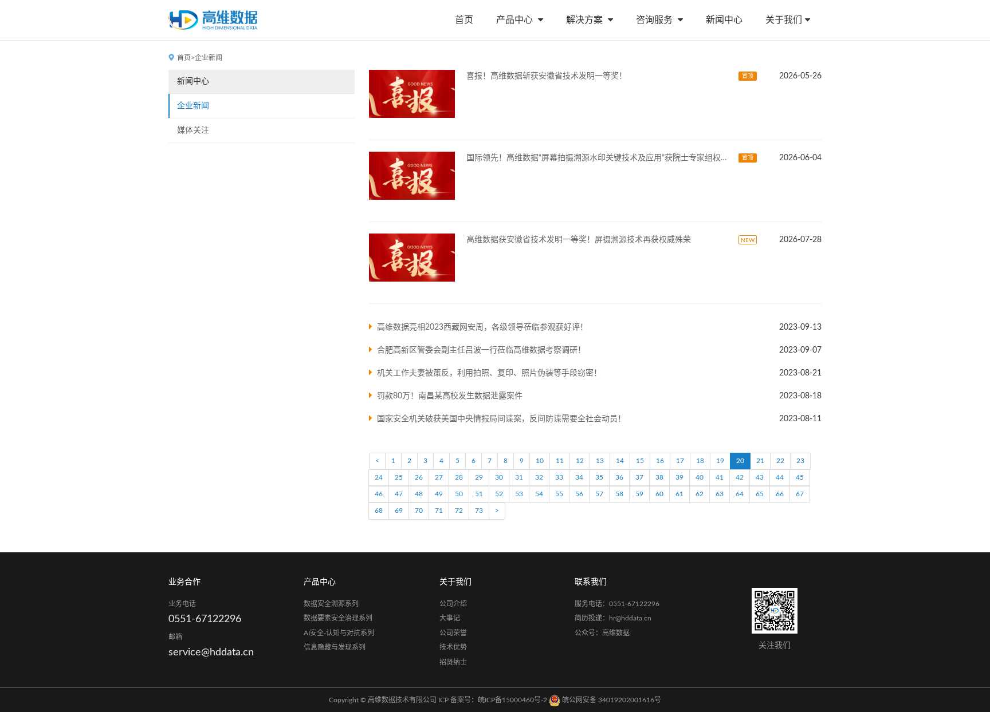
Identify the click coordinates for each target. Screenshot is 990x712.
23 (800, 460)
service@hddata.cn (211, 652)
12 (580, 460)
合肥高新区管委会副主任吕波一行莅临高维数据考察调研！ (481, 350)
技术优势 (453, 647)
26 (419, 477)
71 (439, 510)
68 (379, 510)
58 (619, 494)
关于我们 (783, 20)
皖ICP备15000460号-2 (512, 700)
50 (459, 494)
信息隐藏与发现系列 (335, 647)
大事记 (449, 618)
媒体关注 (193, 130)
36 (619, 477)
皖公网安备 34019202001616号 (610, 700)
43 (760, 477)
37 (639, 477)
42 (740, 477)
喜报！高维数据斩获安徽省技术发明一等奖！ (546, 76)
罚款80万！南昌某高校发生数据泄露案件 (449, 396)
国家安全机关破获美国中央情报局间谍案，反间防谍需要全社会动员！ (501, 419)
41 (720, 477)
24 (379, 477)
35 (599, 477)
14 (620, 460)
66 (780, 494)
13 (600, 460)
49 (439, 494)
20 (740, 460)
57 (599, 494)
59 (639, 494)
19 (720, 460)
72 (459, 510)
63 (720, 494)
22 (780, 460)
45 (800, 477)
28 (459, 477)
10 (540, 460)
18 (700, 460)
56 (579, 494)
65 (760, 494)
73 (479, 510)
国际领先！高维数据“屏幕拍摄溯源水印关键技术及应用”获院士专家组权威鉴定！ (599, 158)
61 (679, 494)
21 (760, 460)
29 (479, 477)
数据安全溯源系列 (331, 603)
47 (399, 494)
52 (499, 494)
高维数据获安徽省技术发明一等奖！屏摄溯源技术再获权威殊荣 (578, 240)
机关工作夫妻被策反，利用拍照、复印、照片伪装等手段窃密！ (489, 373)
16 (660, 460)
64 (740, 494)
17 (680, 460)
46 (379, 494)
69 (399, 510)
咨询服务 (655, 20)
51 (479, 494)
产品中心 (515, 20)
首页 (464, 20)
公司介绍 (453, 603)
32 (539, 477)
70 (419, 510)
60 (659, 494)
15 (640, 460)
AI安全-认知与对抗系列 (339, 633)
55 (559, 494)
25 (399, 477)
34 (579, 477)
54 (539, 494)
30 (499, 477)
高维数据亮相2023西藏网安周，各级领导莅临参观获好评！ (482, 327)
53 (519, 494)
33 (559, 477)
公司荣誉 (453, 633)
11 (560, 460)
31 (519, 477)
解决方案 (585, 20)
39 (679, 477)
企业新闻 (193, 106)
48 (419, 494)
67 (800, 494)
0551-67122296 (204, 619)
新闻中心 (724, 20)
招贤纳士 (453, 662)
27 (439, 477)
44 (780, 477)
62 (700, 494)
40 (700, 477)
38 (659, 477)
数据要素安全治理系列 (338, 618)
